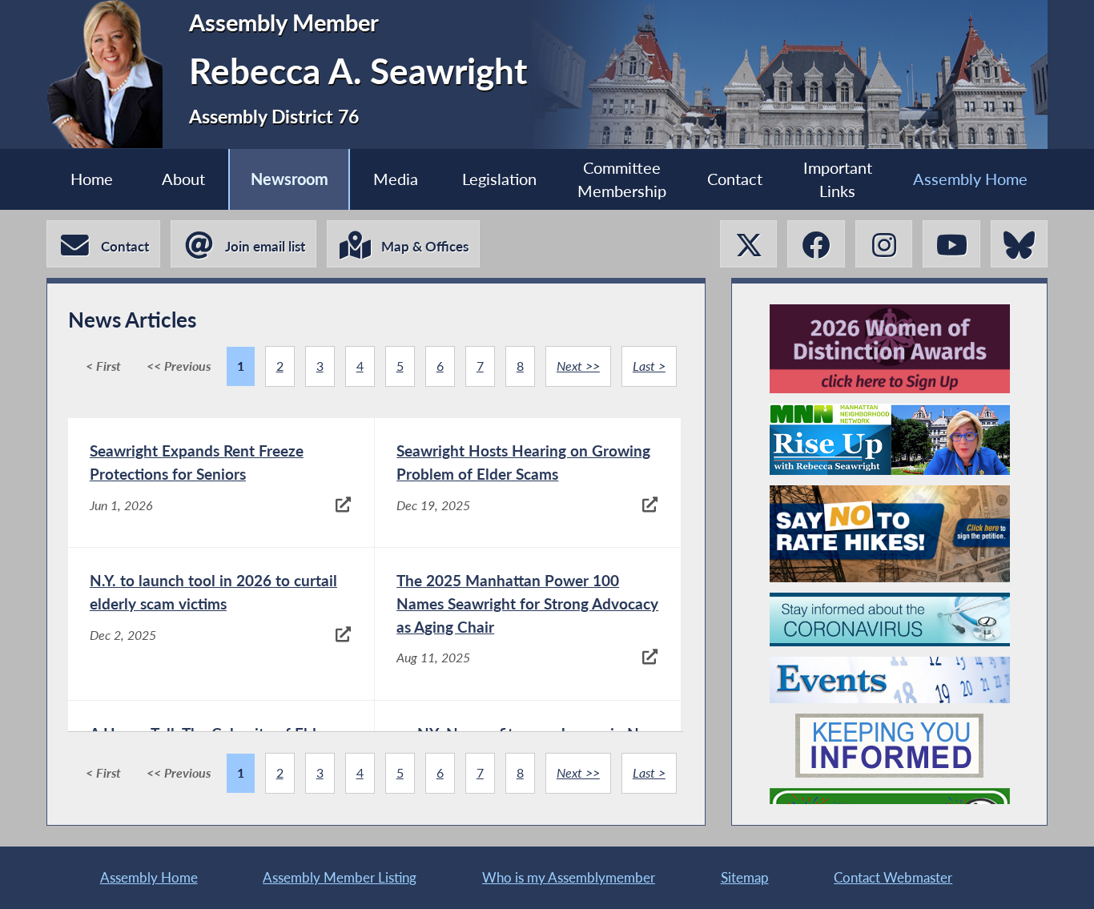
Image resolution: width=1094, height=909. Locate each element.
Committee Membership (621, 179)
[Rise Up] (890, 440)
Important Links (837, 179)
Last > (649, 366)
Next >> (578, 366)
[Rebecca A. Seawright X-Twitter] (748, 243)
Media (395, 179)
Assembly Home (970, 179)
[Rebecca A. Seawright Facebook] (815, 243)
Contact (734, 179)
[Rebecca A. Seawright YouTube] (951, 243)
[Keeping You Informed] (889, 746)
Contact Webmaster (893, 877)
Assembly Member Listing (339, 877)
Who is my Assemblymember (568, 877)
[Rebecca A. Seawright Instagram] (883, 243)
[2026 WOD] (890, 348)
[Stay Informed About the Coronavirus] (890, 619)
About (183, 179)
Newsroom (289, 179)
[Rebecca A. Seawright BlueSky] (1019, 243)
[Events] (890, 680)
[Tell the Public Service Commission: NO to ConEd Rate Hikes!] (890, 533)
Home (91, 179)
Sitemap (745, 877)
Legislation (499, 179)
